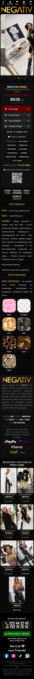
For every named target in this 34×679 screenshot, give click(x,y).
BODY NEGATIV (12, 145)
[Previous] (3, 31)
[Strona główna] (17, 12)
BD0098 (27, 165)
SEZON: (17, 423)
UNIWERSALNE (23, 145)
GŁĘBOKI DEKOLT (13, 153)
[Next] (31, 31)
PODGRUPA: (23, 416)
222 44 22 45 (19, 623)
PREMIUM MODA (24, 157)
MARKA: (9, 419)
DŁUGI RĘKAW (23, 149)
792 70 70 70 (19, 626)
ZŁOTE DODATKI (17, 160)
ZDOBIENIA (24, 153)
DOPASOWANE (12, 149)
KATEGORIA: (8, 416)
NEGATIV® (24, 385)
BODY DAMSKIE (23, 141)
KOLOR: (22, 419)
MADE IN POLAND (11, 157)
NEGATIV (13, 494)
